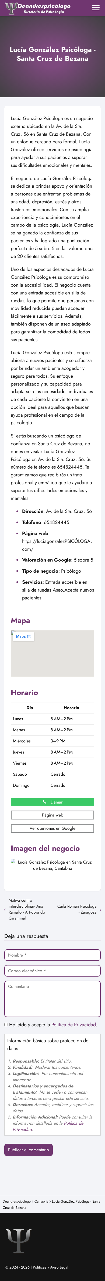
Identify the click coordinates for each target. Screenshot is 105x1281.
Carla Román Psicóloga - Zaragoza (76, 909)
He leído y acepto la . (52, 1024)
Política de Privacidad (73, 1024)
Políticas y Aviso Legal (50, 1267)
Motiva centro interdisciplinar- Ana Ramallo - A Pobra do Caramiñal (27, 909)
